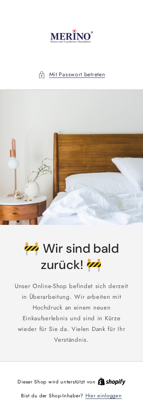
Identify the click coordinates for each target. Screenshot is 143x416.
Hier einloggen (103, 395)
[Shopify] (112, 381)
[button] (71, 74)
